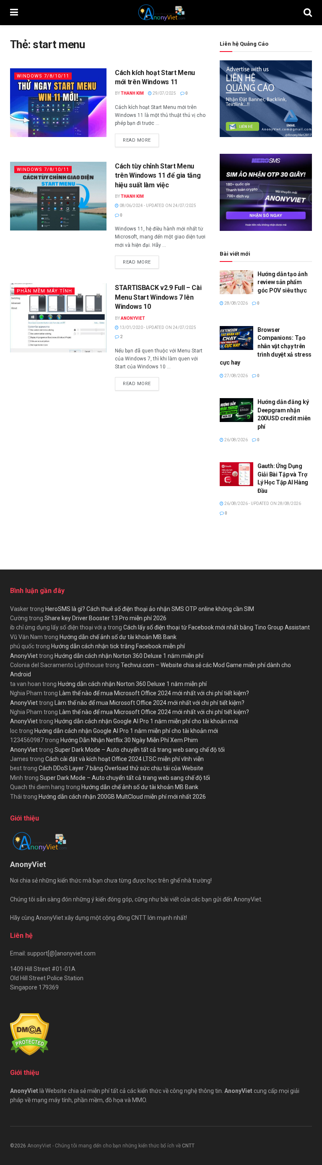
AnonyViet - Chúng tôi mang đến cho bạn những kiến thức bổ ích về (104, 1146)
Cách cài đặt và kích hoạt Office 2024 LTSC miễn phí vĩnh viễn (124, 759)
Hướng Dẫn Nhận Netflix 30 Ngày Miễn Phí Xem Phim (129, 740)
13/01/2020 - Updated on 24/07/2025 (157, 327)
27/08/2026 (235, 375)
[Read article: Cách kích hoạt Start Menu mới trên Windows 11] (58, 102)
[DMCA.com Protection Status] (29, 1033)
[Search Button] (308, 12)
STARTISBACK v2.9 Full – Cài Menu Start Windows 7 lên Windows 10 (158, 297)
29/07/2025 (164, 93)
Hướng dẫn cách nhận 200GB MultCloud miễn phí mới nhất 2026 (122, 796)
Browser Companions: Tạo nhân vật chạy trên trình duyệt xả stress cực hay (266, 346)
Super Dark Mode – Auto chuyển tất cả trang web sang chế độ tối (140, 749)
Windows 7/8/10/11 (43, 76)
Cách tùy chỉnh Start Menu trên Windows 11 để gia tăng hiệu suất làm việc (157, 175)
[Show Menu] (14, 12)
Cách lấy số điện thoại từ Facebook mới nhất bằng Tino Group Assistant (216, 627)
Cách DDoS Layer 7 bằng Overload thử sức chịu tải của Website (121, 768)
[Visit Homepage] (161, 12)
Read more (141, 140)
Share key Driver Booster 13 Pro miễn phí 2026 (105, 618)
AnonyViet (133, 318)
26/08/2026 (235, 440)
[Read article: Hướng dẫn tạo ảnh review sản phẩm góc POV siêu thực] (236, 282)
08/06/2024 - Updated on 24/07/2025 (157, 205)
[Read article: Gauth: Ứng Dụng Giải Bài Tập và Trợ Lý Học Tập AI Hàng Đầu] (236, 474)
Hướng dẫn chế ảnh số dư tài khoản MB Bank (118, 637)
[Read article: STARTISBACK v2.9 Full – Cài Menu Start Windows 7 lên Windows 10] (58, 317)
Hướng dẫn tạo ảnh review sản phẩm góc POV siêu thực (282, 282)
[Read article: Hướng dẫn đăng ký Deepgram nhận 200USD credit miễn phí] (236, 410)
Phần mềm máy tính (44, 291)
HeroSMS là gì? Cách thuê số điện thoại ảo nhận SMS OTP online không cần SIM (149, 609)
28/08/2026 (235, 303)
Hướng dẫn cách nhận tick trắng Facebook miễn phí (118, 646)
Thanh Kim (132, 93)
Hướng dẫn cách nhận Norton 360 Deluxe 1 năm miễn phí (129, 655)
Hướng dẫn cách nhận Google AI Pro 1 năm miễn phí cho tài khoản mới (146, 721)
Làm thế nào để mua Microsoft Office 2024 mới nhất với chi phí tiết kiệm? (154, 693)
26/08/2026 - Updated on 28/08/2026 (262, 503)
